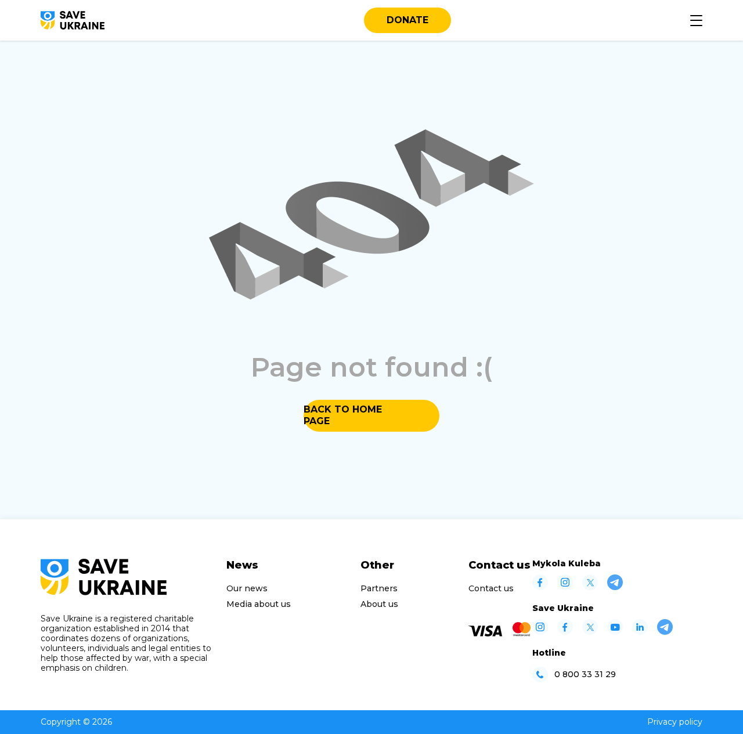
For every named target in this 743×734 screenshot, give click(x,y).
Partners (379, 588)
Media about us (258, 604)
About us (379, 604)
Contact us (491, 588)
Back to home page (343, 415)
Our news (247, 588)
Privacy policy (674, 722)
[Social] (540, 586)
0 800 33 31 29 (585, 674)
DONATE (407, 20)
